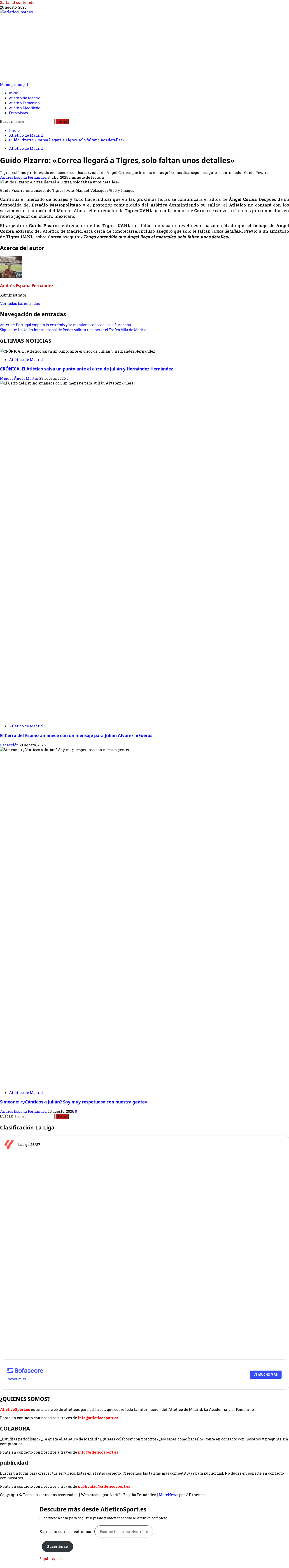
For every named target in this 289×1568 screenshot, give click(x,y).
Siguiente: (73, 329)
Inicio (13, 92)
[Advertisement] (144, 48)
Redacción (10, 744)
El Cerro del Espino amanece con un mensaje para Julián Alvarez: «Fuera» (76, 735)
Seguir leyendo (51, 1558)
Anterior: (65, 324)
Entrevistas (18, 112)
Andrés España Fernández (24, 177)
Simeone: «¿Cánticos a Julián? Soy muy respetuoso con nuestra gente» (73, 1102)
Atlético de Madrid (24, 97)
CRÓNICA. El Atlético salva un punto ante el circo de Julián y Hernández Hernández (86, 369)
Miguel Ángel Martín (19, 378)
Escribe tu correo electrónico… (67, 1531)
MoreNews (168, 1494)
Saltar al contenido (17, 2)
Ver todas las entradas (20, 303)
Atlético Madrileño (24, 107)
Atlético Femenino (24, 102)
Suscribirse (57, 1546)
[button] (14, 84)
